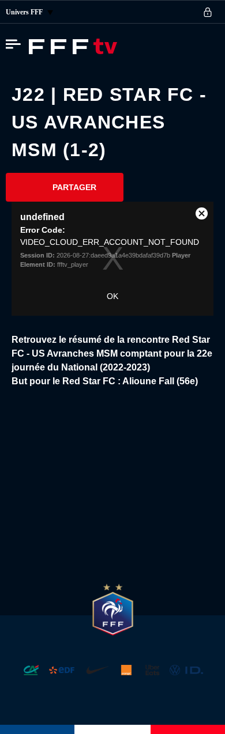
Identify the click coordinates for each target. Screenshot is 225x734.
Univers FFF (25, 12)
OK (112, 296)
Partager (74, 187)
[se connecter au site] (207, 12)
